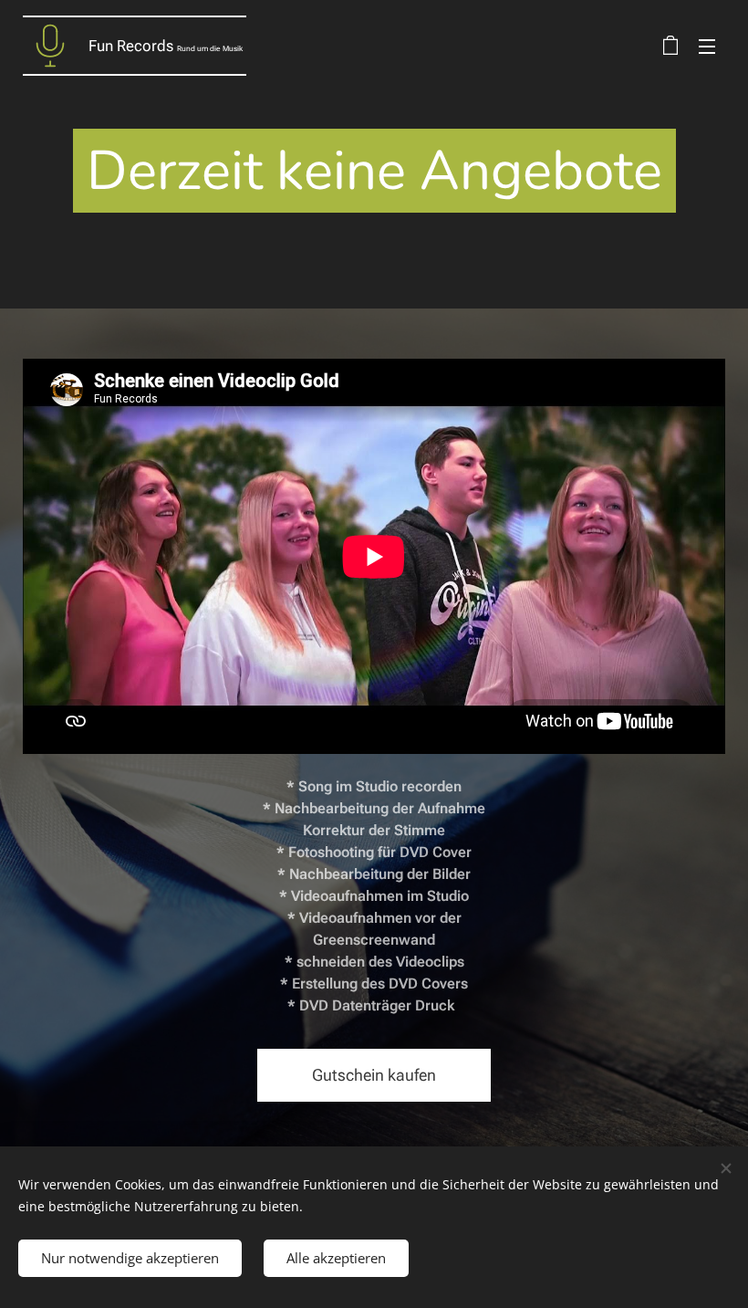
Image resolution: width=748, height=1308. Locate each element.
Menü (707, 45)
